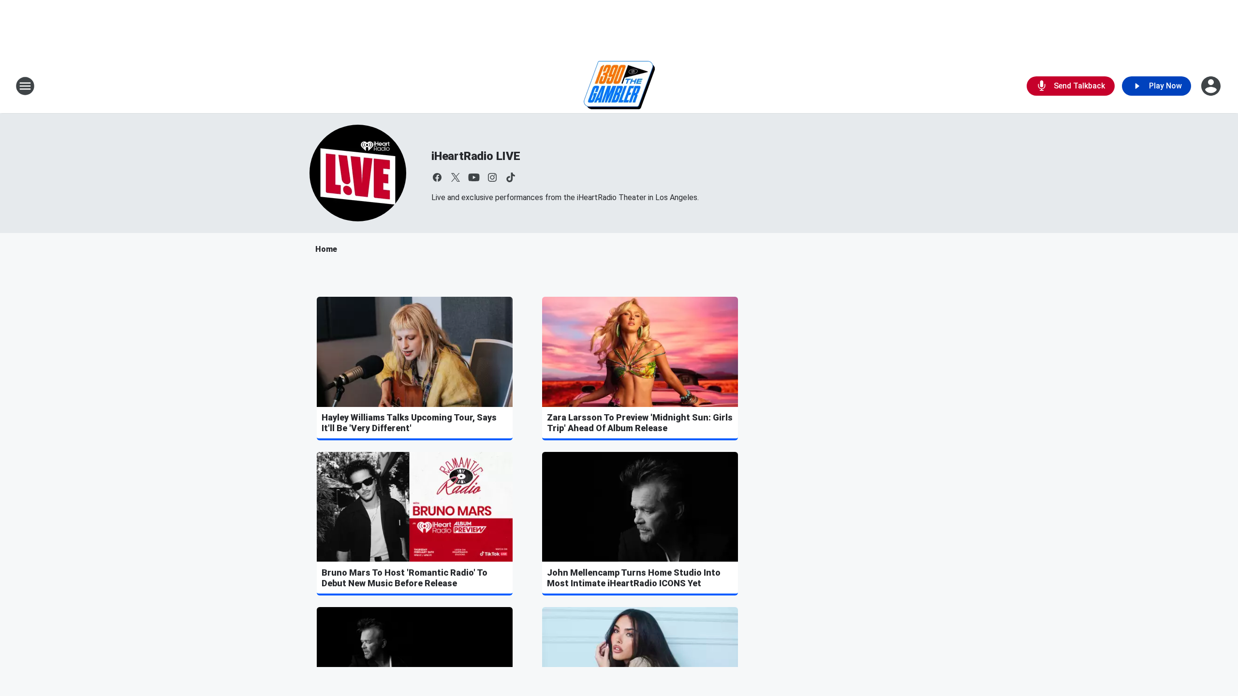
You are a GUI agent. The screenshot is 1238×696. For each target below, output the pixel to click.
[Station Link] (619, 86)
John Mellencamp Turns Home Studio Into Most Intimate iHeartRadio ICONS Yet (634, 577)
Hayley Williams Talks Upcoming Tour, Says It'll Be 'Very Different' (409, 422)
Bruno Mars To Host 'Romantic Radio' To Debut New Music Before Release (404, 577)
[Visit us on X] (455, 177)
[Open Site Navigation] (25, 86)
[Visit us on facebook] (437, 177)
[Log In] (1212, 86)
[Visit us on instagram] (492, 177)
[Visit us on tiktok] (510, 177)
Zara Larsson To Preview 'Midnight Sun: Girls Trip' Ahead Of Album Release (640, 422)
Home (326, 249)
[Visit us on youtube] (474, 177)
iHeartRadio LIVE (475, 156)
